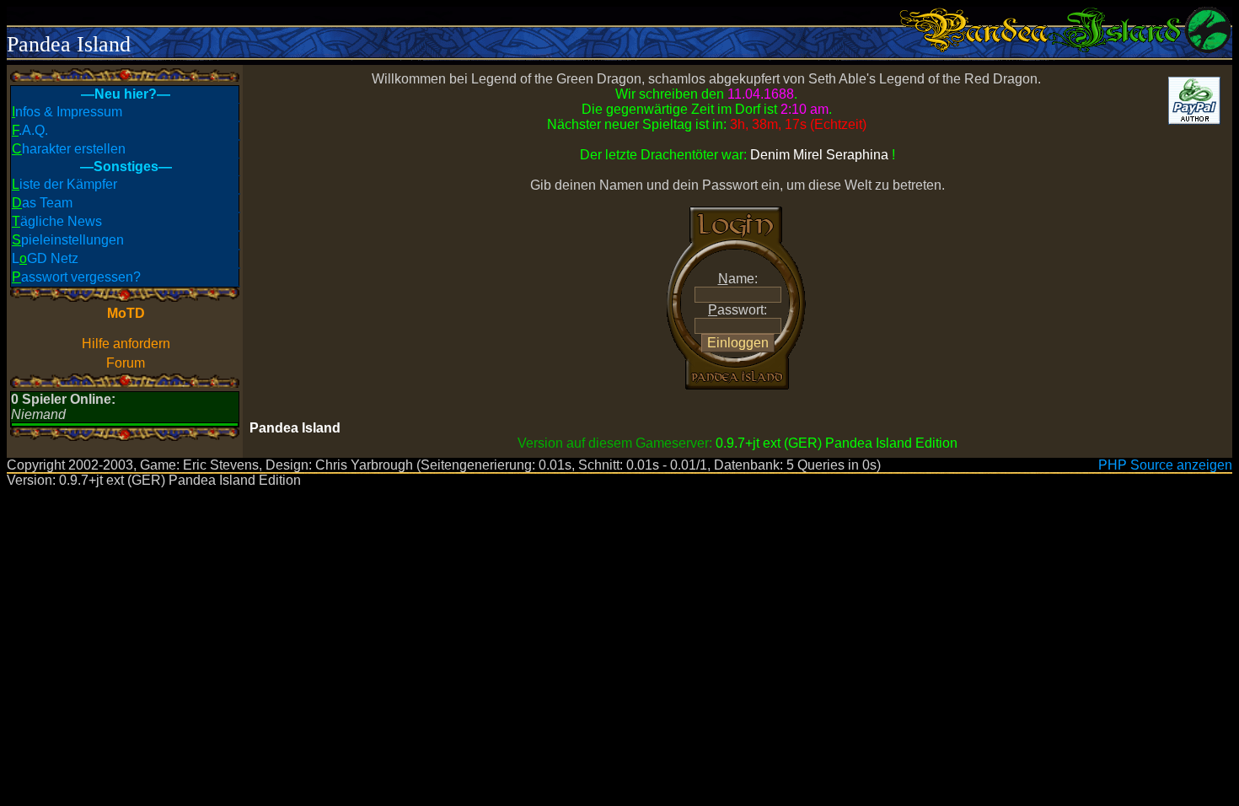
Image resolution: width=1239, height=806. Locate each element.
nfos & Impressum (67, 112)
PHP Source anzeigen (1165, 465)
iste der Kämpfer (64, 184)
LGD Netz (45, 258)
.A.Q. (30, 130)
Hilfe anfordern (126, 343)
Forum (125, 363)
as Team (42, 203)
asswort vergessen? (76, 277)
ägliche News (57, 221)
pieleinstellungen (68, 240)
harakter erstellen (69, 149)
